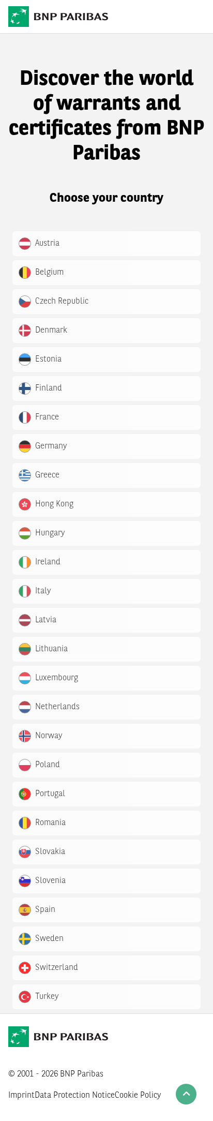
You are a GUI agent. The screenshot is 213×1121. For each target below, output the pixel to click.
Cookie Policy (138, 1096)
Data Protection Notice (75, 1096)
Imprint (21, 1096)
